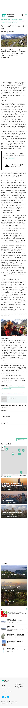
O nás (3, 683)
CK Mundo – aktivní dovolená (19, 687)
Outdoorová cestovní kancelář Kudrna (19, 684)
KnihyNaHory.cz (11, 158)
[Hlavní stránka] (8, 15)
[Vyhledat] (22, 15)
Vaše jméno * (4, 410)
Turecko (9, 476)
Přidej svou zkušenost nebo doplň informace (11, 393)
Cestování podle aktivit (20, 21)
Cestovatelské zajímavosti (8, 21)
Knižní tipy (14, 22)
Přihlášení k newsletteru (7, 691)
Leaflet (5, 474)
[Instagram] (5, 697)
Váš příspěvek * (4, 423)
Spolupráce (4, 685)
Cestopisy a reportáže (17, 19)
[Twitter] (8, 697)
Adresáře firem (5, 689)
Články (8, 19)
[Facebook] (3, 697)
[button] (21, 472)
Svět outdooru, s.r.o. (6, 687)
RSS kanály (4, 693)
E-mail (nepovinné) (5, 416)
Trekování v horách (6, 22)
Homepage (3, 19)
